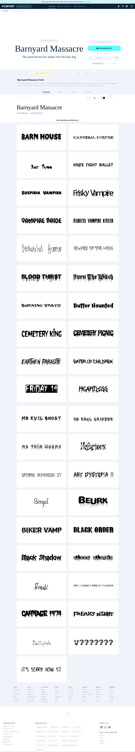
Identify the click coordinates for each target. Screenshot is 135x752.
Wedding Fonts (41, 741)
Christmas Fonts (74, 736)
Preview (110, 96)
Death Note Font (8, 726)
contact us (86, 1)
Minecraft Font (7, 729)
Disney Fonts (40, 750)
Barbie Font (7, 742)
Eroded (86, 73)
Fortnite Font (7, 744)
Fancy (54, 73)
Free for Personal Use (42, 73)
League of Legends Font (11, 731)
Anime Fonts (40, 745)
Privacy (102, 735)
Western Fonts (53, 741)
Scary (69, 73)
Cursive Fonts (55, 727)
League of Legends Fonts (68, 741)
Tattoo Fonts (40, 731)
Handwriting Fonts (53, 731)
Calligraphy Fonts (42, 727)
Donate (112, 80)
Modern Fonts (76, 731)
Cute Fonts (65, 731)
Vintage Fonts (41, 736)
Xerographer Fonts (101, 80)
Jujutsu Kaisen (8, 736)
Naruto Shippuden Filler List (69, 745)
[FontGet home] (8, 6)
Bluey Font (6, 739)
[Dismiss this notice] (124, 1)
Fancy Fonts (77, 727)
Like (100, 58)
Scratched (96, 73)
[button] (119, 6)
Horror (62, 73)
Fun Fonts (62, 736)
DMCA (101, 743)
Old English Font (52, 745)
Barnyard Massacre (62, 83)
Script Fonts (66, 727)
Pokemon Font (8, 734)
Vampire (77, 73)
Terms (102, 738)
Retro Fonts (52, 736)
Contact (102, 741)
